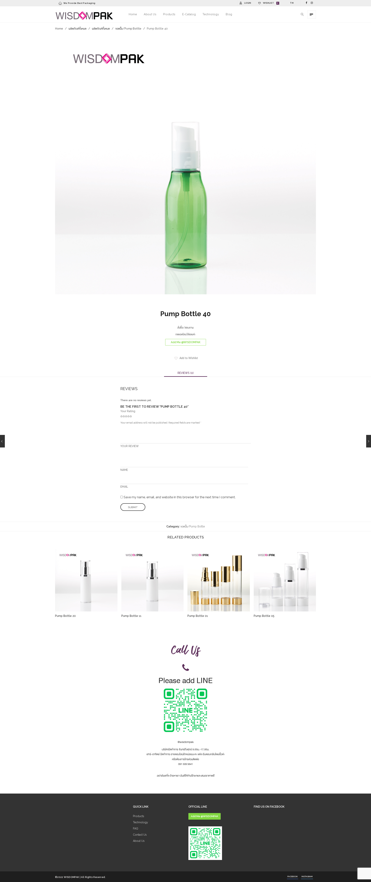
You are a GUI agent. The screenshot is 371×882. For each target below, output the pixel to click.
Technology (140, 822)
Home (59, 28)
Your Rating (127, 411)
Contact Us (140, 834)
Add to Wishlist (189, 358)
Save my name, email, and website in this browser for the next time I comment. (180, 497)
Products (138, 816)
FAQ (135, 828)
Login (247, 3)
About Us (139, 840)
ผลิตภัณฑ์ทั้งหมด (77, 28)
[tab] (185, 373)
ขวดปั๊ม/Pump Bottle (128, 28)
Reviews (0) (186, 372)
